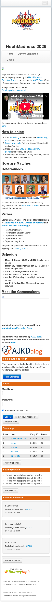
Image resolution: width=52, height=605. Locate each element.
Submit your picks (13, 143)
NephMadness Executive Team (17, 328)
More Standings (12, 462)
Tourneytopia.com (33, 581)
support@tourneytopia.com (26, 595)
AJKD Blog (36, 336)
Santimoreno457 (18, 438)
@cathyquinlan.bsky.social (14, 90)
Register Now (11, 421)
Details (10, 60)
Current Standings (28, 54)
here (4, 125)
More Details (10, 490)
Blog (38, 80)
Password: (7, 399)
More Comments (12, 560)
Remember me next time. (16, 410)
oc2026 (14, 447)
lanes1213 (15, 455)
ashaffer (14, 451)
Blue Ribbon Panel (31, 205)
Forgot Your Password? (26, 416)
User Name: (8, 388)
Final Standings (12, 376)
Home (10, 54)
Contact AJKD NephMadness (22, 593)
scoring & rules (21, 248)
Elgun (13, 442)
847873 (29, 509)
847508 (29, 546)
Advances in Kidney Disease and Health (24, 222)
